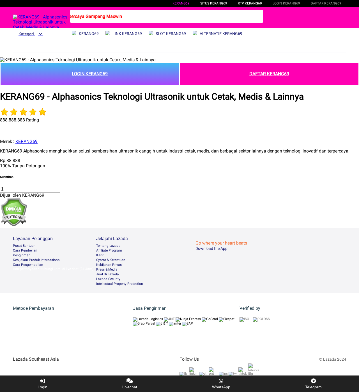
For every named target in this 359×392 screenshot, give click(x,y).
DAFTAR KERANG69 (269, 73)
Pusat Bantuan (24, 246)
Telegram (313, 387)
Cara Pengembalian (28, 265)
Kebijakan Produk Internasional (37, 260)
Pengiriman (22, 255)
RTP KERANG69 (250, 3)
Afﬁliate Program (109, 250)
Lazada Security (108, 279)
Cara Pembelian (25, 250)
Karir (99, 255)
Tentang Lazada (108, 246)
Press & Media (107, 269)
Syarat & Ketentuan (110, 260)
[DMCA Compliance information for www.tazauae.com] (13, 225)
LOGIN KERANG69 (90, 73)
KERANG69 (181, 3)
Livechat (129, 387)
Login (42, 387)
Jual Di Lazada (107, 274)
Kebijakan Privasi (109, 265)
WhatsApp (221, 387)
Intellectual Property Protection (119, 284)
